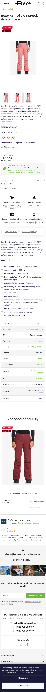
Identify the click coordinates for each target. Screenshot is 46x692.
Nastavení (23, 678)
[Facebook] (21, 644)
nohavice (38, 341)
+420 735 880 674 (25, 627)
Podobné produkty (29, 232)
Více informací (7, 122)
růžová (39, 378)
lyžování (40, 373)
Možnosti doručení (11, 147)
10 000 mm (37, 364)
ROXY (10, 184)
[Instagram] (26, 644)
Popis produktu (11, 232)
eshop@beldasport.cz (25, 623)
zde (31, 672)
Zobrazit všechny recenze (28, 523)
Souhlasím (23, 685)
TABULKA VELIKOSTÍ (9, 127)
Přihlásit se (35, 595)
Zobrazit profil (21, 560)
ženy (40, 359)
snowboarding (37, 370)
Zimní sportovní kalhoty (34, 329)
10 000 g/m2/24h (35, 347)
